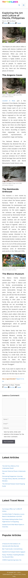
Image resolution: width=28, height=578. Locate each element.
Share (6, 23)
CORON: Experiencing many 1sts (11, 560)
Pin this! (12, 23)
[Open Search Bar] (19, 5)
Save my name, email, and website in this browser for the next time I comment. (14, 434)
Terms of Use (17, 574)
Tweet (19, 23)
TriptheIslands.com (7, 574)
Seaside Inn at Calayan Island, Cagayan (13, 552)
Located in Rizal (8, 101)
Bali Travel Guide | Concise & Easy (12, 549)
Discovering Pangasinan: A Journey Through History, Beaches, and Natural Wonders (13, 478)
